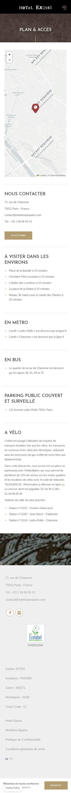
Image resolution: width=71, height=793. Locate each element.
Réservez (56, 785)
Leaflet (42, 175)
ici (63, 484)
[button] (35, 108)
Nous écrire (18, 236)
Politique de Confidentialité (22, 739)
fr (11, 759)
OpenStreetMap (58, 175)
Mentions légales (16, 730)
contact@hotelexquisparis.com (25, 599)
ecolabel (35, 633)
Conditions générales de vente (25, 749)
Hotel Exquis (13, 720)
